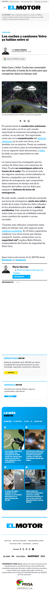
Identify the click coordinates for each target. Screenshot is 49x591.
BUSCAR (10, 396)
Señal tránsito (15, 1)
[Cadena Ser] (43, 556)
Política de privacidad (19, 541)
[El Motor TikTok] (29, 549)
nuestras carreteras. (12, 230)
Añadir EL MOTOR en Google (16, 59)
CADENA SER (38, 421)
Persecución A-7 (27, 1)
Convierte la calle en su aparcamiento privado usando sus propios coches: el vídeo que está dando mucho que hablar (35, 455)
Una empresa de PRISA (24, 582)
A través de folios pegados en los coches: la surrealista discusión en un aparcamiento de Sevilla (13, 495)
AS (31, 421)
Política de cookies (15, 543)
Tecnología (6, 32)
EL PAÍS (26, 421)
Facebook (6, 260)
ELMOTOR (8, 421)
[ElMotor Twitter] (23, 549)
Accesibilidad (27, 543)
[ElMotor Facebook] (20, 549)
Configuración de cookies (35, 541)
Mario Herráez (21, 50)
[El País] (6, 556)
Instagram (21, 260)
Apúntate (11, 372)
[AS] (13, 556)
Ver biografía (19, 277)
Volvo (42, 150)
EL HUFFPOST (17, 421)
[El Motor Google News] (33, 549)
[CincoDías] (20, 556)
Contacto (35, 543)
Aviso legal (7, 541)
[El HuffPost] (33, 556)
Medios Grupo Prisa (24, 588)
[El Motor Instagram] (26, 549)
